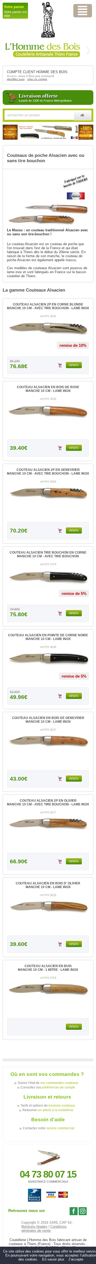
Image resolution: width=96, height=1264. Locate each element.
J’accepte (75, 1259)
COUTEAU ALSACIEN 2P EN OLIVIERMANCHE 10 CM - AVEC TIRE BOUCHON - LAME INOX (48, 802)
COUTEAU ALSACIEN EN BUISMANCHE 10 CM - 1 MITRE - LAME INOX (48, 968)
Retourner (47, 1110)
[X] (82, 10)
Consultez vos (48, 1087)
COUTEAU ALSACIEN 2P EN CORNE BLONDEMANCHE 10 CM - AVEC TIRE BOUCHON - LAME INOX (48, 306)
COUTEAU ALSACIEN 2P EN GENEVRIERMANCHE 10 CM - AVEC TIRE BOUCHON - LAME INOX (48, 471)
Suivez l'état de (48, 1083)
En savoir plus (53, 1259)
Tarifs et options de (48, 1105)
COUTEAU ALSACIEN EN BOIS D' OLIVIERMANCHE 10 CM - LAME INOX (48, 885)
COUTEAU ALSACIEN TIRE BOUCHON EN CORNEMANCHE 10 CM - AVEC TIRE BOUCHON (48, 554)
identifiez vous (16, 79)
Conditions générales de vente (44, 1229)
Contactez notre (48, 1128)
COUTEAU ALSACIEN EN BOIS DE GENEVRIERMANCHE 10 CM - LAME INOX (48, 720)
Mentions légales (34, 1227)
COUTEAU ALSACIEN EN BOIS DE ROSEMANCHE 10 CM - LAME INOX (48, 389)
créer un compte (37, 79)
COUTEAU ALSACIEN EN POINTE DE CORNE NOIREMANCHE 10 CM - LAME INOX (48, 637)
